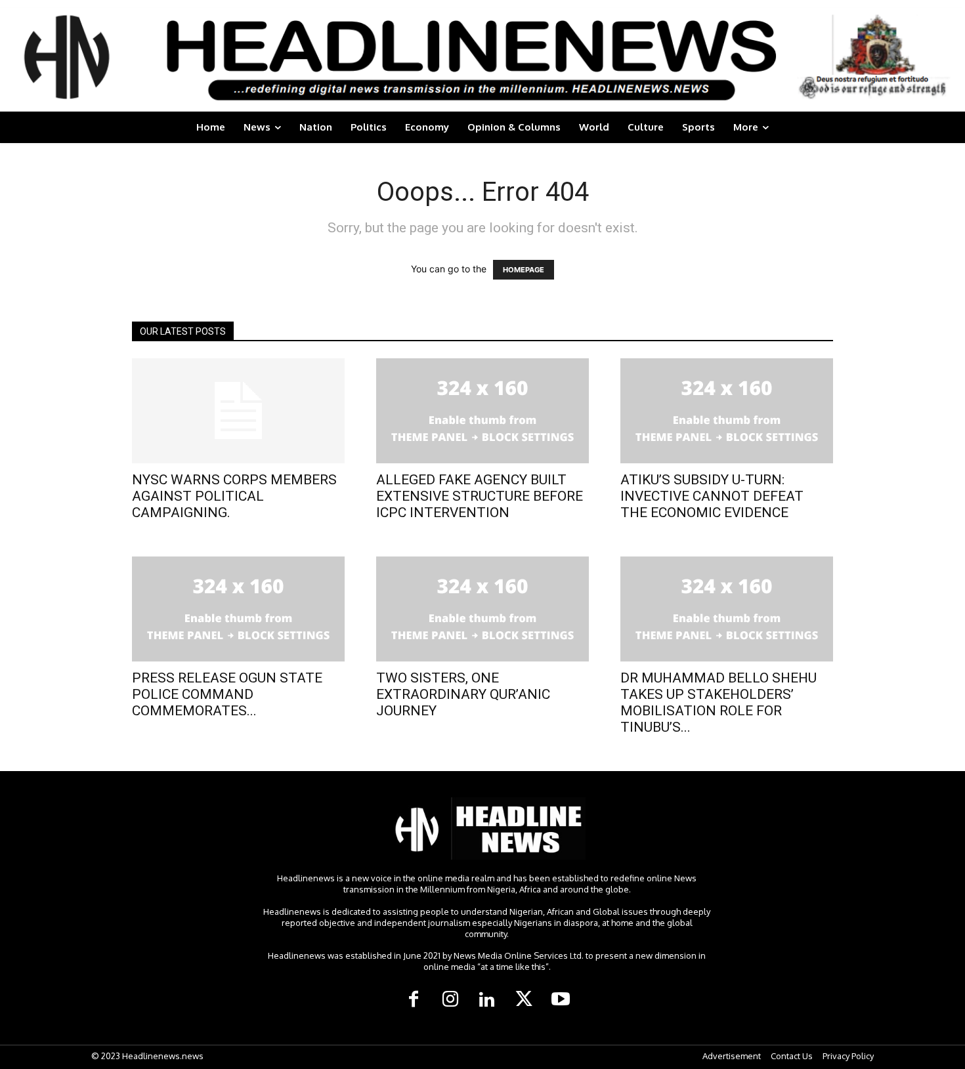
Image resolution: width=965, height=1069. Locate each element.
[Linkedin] (487, 1000)
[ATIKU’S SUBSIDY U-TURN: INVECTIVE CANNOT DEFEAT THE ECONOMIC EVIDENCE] (726, 410)
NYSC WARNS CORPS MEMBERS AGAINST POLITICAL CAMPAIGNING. (234, 496)
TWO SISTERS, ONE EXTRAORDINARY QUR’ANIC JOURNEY (463, 694)
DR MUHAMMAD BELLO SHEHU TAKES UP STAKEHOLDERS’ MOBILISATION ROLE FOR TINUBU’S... (718, 702)
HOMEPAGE (523, 269)
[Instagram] (450, 1000)
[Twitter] (523, 1000)
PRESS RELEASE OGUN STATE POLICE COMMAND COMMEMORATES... (227, 694)
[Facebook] (413, 1000)
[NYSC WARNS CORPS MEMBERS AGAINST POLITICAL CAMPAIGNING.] (238, 410)
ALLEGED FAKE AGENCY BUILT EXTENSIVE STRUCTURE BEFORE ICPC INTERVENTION (479, 496)
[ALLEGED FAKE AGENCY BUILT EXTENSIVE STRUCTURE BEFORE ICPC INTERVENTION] (482, 410)
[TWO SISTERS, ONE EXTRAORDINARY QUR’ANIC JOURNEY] (482, 608)
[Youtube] (560, 1000)
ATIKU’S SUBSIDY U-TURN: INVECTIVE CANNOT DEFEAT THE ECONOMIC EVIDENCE (712, 496)
